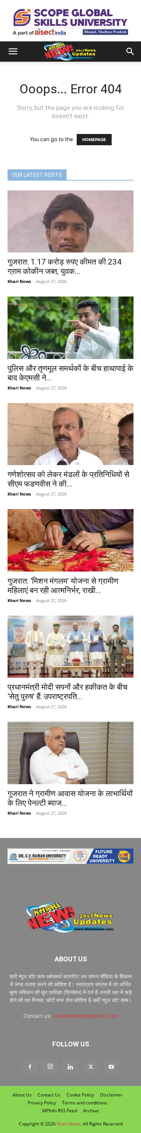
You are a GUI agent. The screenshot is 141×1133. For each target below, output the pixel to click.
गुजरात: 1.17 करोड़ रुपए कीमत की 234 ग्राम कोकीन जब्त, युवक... (64, 266)
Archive (91, 1110)
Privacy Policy (42, 1103)
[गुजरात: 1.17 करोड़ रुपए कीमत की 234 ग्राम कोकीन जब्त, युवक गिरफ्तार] (70, 221)
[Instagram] (50, 1066)
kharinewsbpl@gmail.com (85, 1015)
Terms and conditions (84, 1103)
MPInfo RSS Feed (59, 1110)
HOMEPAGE (94, 139)
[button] (13, 51)
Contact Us (49, 1095)
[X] (91, 1067)
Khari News (19, 281)
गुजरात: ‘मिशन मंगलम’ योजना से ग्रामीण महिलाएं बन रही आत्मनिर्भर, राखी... (63, 585)
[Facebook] (30, 1067)
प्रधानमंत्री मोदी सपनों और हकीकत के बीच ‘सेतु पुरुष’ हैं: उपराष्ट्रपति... (67, 692)
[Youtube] (111, 1067)
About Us (22, 1095)
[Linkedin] (70, 1067)
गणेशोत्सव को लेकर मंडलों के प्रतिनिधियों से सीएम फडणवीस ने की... (68, 479)
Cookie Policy (80, 1095)
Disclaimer (111, 1095)
